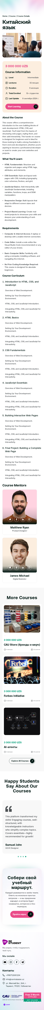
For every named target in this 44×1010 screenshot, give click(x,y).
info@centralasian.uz (15, 979)
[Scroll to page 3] (23, 856)
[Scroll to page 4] (26, 856)
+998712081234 (13, 975)
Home (5, 16)
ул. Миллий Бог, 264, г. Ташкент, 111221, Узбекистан (18, 984)
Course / (13, 16)
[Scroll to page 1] (18, 856)
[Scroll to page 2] (21, 856)
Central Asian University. (14, 1000)
